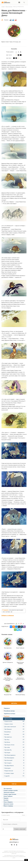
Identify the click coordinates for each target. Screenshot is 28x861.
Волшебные (7, 731)
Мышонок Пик (7, 694)
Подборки (6, 716)
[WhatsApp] (15, 629)
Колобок (6, 800)
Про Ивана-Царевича (9, 755)
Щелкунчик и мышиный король (20, 678)
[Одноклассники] (13, 627)
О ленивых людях (9, 773)
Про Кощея (7, 752)
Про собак (7, 747)
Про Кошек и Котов (9, 744)
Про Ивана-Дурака (9, 757)
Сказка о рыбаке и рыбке (11, 790)
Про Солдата (7, 763)
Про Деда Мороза (9, 765)
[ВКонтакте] (11, 627)
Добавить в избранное (7, 615)
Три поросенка (7, 648)
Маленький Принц (20, 694)
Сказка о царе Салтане (10, 794)
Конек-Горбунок (20, 648)
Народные (7, 708)
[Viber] (24, 627)
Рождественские (8, 770)
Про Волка (7, 742)
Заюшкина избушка (9, 792)
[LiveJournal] (22, 627)
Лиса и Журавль (8, 802)
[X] (19, 627)
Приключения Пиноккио (20, 663)
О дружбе (7, 776)
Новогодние (7, 768)
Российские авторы (9, 711)
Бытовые (6, 734)
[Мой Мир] (16, 627)
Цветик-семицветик (8, 662)
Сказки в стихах (8, 724)
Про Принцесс (8, 729)
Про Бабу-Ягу (8, 750)
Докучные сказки (8, 804)
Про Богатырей (8, 760)
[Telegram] (20, 629)
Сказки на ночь (8, 721)
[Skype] (18, 629)
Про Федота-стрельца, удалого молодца (8, 679)
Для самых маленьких (10, 726)
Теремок (6, 798)
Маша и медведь (8, 806)
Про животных (8, 737)
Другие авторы (8, 718)
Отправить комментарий (19, 829)
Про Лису (6, 739)
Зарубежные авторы (9, 713)
